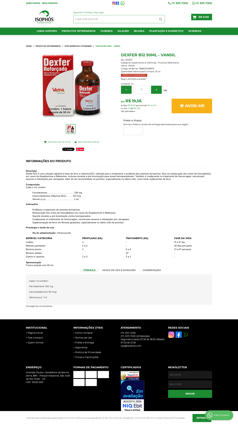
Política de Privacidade (88, 352)
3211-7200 (180, 3)
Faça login (99, 13)
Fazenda (107, 31)
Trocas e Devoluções (86, 357)
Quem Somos (33, 3)
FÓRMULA (90, 270)
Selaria (139, 31)
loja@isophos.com (131, 346)
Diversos (194, 31)
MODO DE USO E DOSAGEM (119, 270)
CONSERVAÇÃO (151, 270)
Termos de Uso (83, 338)
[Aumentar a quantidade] (156, 90)
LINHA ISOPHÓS (47, 31)
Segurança (81, 347)
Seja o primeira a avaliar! (133, 79)
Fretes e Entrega (84, 343)
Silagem (123, 31)
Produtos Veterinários (79, 31)
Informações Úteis (88, 327)
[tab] (89, 270)
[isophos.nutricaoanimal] (113, 3)
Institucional (36, 327)
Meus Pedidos (50, 3)
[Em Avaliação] (143, 396)
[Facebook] (117, 3)
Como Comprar (84, 333)
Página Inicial (35, 333)
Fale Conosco (35, 338)
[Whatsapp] (122, 3)
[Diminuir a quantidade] (126, 90)
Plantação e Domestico (166, 31)
